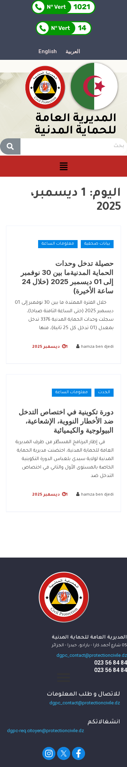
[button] (63, 166)
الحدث (104, 392)
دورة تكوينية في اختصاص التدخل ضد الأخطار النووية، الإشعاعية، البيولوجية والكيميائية (66, 421)
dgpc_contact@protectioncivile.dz (91, 655)
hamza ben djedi (97, 347)
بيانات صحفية (97, 244)
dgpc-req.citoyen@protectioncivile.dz (45, 730)
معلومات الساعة (58, 244)
